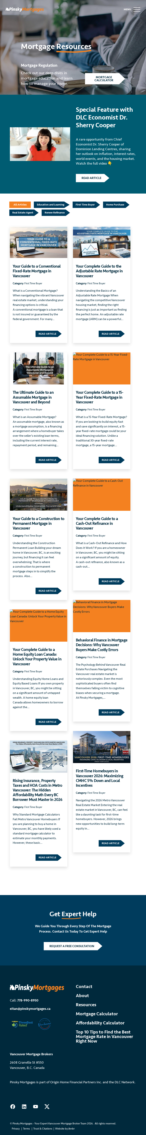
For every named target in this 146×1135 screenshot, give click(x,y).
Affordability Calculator (100, 1023)
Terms (26, 1128)
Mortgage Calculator (97, 1014)
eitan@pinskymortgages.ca (30, 1009)
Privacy (16, 1128)
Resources (86, 1005)
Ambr (71, 1128)
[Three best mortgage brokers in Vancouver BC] (22, 1024)
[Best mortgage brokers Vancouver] (44, 1024)
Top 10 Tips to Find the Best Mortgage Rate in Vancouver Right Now (104, 1037)
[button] (105, 78)
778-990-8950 (27, 1000)
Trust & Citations (42, 1128)
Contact (84, 986)
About (82, 996)
